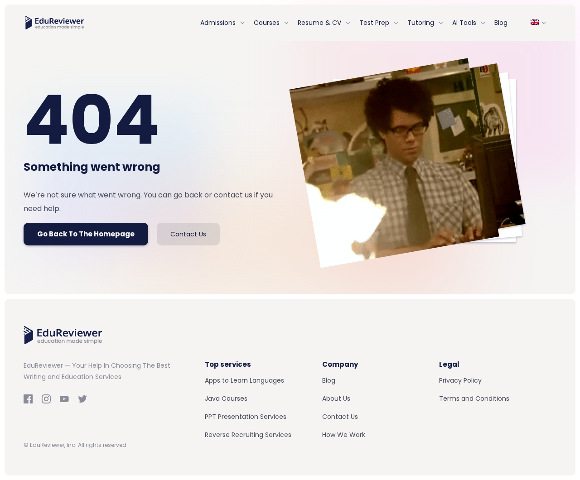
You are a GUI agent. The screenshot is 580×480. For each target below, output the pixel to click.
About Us (336, 398)
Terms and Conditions (474, 398)
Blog (501, 22)
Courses (267, 22)
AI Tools (464, 22)
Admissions (218, 22)
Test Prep (374, 22)
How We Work (343, 434)
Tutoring (420, 22)
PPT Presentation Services (245, 416)
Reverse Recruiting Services (248, 434)
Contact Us (188, 234)
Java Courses (226, 398)
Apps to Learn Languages (244, 380)
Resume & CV (319, 22)
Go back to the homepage (86, 234)
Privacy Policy (460, 380)
